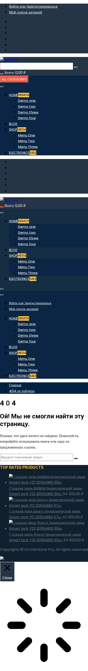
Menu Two (26, 140)
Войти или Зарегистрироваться (33, 6)
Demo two (27, 106)
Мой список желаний (25, 12)
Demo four (27, 118)
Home (19, 95)
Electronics (22, 152)
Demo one (27, 100)
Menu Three (28, 146)
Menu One (26, 135)
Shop (17, 129)
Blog (13, 124)
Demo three (28, 112)
